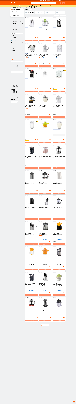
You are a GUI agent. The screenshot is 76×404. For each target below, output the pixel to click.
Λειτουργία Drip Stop (15, 84)
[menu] (18, 3)
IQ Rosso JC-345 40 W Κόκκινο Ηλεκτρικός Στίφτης (30, 309)
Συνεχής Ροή (14, 83)
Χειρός (13, 48)
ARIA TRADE (14, 37)
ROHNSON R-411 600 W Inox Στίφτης (58, 29)
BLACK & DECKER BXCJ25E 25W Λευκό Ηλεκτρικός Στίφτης (45, 80)
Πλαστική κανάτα (15, 65)
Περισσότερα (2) (13, 87)
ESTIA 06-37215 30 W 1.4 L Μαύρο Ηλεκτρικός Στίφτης (58, 309)
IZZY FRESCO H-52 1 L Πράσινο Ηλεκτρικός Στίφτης (44, 29)
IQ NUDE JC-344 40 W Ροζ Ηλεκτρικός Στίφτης (45, 157)
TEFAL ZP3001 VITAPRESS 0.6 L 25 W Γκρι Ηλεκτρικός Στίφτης (31, 55)
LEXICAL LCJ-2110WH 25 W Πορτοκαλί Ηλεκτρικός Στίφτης (45, 258)
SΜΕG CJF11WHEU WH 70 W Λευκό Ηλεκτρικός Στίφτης (30, 131)
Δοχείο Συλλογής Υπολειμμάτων (16, 85)
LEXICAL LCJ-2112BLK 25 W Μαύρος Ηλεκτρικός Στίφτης (58, 233)
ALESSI (13, 36)
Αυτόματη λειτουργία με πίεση (16, 86)
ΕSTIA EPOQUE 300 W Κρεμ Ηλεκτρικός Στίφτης (43, 106)
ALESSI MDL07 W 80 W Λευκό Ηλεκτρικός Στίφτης (57, 182)
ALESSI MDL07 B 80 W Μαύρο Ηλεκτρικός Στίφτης (30, 207)
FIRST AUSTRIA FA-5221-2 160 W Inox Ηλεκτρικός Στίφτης (45, 233)
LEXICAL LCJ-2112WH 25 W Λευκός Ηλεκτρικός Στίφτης (30, 258)
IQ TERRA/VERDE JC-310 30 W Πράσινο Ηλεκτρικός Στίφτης (57, 284)
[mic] (54, 2)
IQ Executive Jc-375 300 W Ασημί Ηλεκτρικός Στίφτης (58, 258)
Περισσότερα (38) (13, 40)
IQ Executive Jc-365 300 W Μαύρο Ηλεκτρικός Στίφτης (30, 284)
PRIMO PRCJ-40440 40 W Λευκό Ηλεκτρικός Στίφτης (58, 106)
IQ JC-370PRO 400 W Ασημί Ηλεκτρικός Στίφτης (43, 284)
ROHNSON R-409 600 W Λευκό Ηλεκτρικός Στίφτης (30, 29)
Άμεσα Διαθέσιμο (15, 29)
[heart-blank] (60, 3)
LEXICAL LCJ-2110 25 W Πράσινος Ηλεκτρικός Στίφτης (44, 131)
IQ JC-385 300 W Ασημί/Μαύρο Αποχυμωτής (44, 207)
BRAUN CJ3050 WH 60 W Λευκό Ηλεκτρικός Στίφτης (58, 55)
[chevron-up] (74, 401)
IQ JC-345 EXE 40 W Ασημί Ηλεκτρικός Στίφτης (59, 157)
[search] (32, 3)
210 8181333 (40, 0)
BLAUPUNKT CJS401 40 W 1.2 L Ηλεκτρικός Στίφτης (58, 207)
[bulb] (23, 3)
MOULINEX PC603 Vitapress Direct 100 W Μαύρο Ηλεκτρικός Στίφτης (31, 80)
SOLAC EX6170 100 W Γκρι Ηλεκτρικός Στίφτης (31, 182)
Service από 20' (56, 0)
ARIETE (13, 38)
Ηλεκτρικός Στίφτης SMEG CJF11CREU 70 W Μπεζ (59, 131)
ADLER (13, 35)
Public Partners (14, 97)
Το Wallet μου (45, 0)
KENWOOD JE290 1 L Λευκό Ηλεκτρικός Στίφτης (43, 55)
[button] (63, 0)
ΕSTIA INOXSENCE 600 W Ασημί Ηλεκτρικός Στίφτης (30, 233)
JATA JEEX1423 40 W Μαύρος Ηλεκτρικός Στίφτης (30, 106)
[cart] (64, 3)
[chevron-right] (36, 22)
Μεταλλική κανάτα (15, 66)
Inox (13, 73)
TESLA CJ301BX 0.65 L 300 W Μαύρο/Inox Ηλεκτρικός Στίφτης (44, 309)
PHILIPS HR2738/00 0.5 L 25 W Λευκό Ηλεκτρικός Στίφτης (59, 80)
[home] (13, 3)
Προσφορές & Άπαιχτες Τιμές (16, 21)
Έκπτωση (14, 20)
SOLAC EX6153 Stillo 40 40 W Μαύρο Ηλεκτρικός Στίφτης (45, 182)
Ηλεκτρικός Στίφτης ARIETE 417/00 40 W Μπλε (31, 157)
